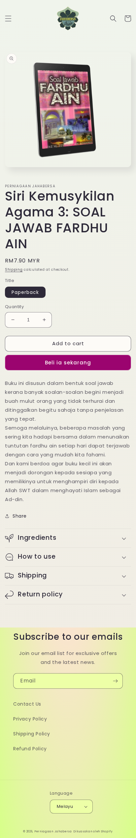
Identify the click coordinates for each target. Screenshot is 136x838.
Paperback (25, 292)
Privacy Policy (30, 719)
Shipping (14, 269)
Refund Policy (30, 748)
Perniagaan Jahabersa (53, 831)
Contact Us (27, 704)
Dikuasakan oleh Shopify (93, 831)
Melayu (65, 806)
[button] (8, 18)
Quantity (14, 306)
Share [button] (20, 516)
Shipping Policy (31, 733)
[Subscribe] (115, 681)
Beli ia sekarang (68, 362)
